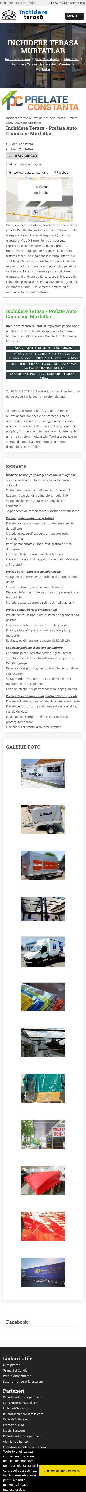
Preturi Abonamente (17, 1376)
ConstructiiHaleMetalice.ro (21, 1402)
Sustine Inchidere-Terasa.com (23, 1381)
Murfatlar (71, 59)
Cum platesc (11, 1365)
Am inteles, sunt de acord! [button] (62, 1470)
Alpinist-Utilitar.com (17, 1441)
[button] (74, 16)
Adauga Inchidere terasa (68, 3)
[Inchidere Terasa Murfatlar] (43, 103)
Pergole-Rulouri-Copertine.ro (23, 1397)
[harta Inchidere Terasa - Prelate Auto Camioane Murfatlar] (39, 199)
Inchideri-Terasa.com (17, 1408)
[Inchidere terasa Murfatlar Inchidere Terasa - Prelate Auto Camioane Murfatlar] (43, 775)
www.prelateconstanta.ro (30, 172)
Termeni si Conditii (15, 1370)
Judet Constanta (47, 59)
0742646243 (26, 155)
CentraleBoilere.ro (15, 1419)
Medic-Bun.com (14, 1430)
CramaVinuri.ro (13, 1425)
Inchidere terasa (17, 59)
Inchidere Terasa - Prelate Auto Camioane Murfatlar (41, 313)
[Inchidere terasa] (26, 14)
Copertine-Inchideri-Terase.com (24, 1447)
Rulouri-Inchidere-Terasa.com (23, 1414)
